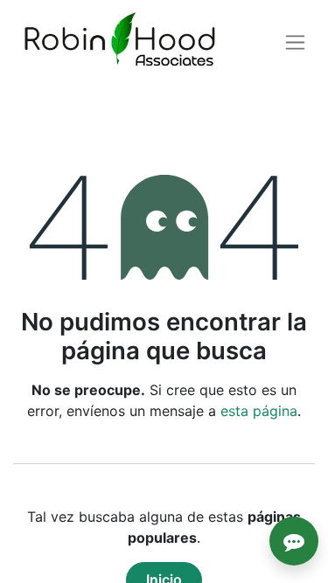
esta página (258, 411)
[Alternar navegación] (295, 42)
